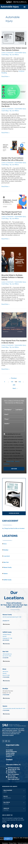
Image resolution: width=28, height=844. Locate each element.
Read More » (5, 76)
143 (20, 381)
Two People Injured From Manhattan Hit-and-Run (11, 213)
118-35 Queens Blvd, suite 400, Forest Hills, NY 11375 (14, 708)
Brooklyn (5, 550)
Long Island (7, 556)
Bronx (5, 543)
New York (6, 562)
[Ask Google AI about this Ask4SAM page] (20, 826)
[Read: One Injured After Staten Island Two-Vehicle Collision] (14, 37)
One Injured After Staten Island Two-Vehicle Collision (14, 49)
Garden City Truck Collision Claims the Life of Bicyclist (12, 159)
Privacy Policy (10, 461)
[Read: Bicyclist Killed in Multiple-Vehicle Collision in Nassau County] (14, 259)
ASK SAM (14, 468)
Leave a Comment (7, 52)
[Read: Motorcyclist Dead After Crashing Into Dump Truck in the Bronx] (14, 91)
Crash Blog (4, 54)
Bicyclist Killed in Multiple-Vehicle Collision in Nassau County (12, 277)
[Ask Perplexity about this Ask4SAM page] (8, 826)
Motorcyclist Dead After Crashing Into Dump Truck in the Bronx (13, 104)
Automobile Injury (10, 6)
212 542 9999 (5, 657)
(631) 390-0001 (6, 640)
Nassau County (7, 567)
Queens (5, 573)
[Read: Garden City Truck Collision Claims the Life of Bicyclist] (14, 147)
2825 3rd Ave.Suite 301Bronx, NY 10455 (6, 673)
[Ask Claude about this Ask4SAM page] (16, 826)
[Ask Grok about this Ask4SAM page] (12, 826)
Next (15, 388)
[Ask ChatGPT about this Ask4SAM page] (4, 826)
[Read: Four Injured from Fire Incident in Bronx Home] (14, 325)
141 (12, 381)
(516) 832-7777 (6, 620)
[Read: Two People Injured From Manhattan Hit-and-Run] (14, 201)
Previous (13, 378)
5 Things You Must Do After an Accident (13, 528)
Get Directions (7, 643)
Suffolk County (7, 579)
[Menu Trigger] (24, 7)
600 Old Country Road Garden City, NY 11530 (12, 617)
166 (14, 385)
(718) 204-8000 (6, 677)
